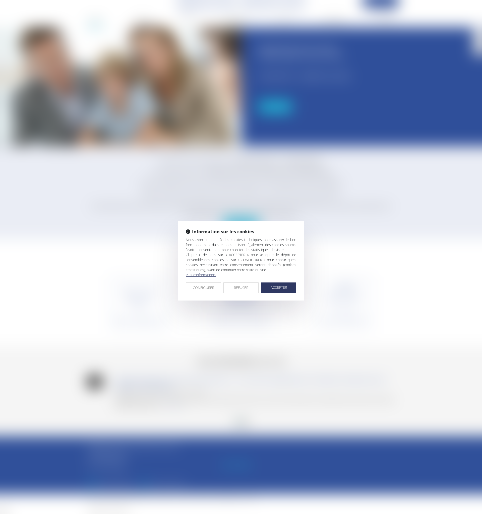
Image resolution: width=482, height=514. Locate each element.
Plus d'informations (201, 274)
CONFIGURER (203, 287)
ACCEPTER (279, 287)
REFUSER (241, 287)
